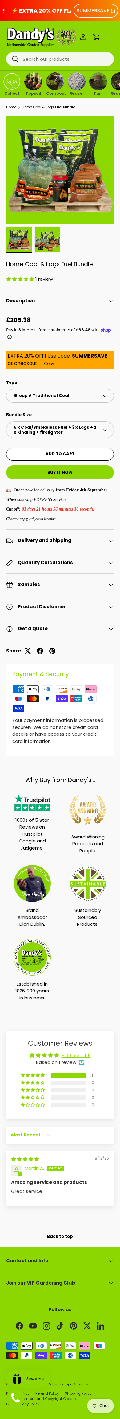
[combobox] (60, 59)
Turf (98, 93)
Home (11, 107)
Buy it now (60, 472)
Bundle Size (19, 415)
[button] (96, 37)
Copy (49, 363)
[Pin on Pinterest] (52, 651)
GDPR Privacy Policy (22, 1403)
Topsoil (33, 93)
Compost (55, 93)
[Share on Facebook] (40, 651)
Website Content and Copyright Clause (41, 1398)
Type (11, 383)
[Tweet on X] (28, 651)
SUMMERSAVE (93, 10)
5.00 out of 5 (76, 1055)
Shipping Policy (78, 1393)
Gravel (77, 93)
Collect (11, 93)
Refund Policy (47, 1393)
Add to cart (60, 454)
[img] (25, 1159)
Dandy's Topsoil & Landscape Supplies (54, 1384)
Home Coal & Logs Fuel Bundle (48, 107)
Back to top (60, 1236)
